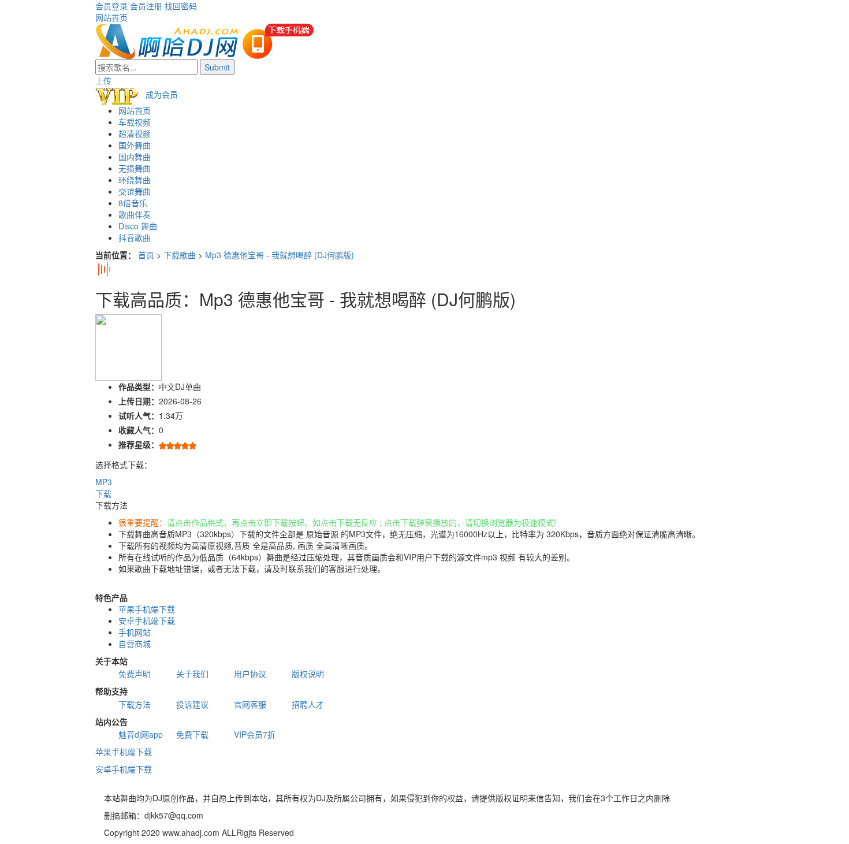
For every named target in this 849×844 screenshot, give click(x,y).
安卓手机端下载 (146, 620)
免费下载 (192, 734)
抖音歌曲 (134, 237)
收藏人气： (138, 430)
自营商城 (134, 643)
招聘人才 (308, 704)
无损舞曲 (134, 168)
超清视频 (134, 133)
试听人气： (138, 415)
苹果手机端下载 (146, 609)
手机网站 (134, 632)
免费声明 (134, 673)
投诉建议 (192, 704)
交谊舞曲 (134, 191)
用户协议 (250, 673)
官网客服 (250, 704)
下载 (103, 493)
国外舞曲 (134, 145)
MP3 (103, 482)
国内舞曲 (134, 156)
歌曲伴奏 (134, 214)
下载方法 (134, 704)
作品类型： (138, 386)
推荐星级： (138, 444)
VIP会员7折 (254, 734)
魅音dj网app (140, 734)
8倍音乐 (132, 203)
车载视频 (134, 122)
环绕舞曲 (134, 179)
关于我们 (192, 673)
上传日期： (138, 401)
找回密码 (181, 6)
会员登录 (111, 6)
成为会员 (162, 94)
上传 (103, 80)
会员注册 (146, 6)
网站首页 (111, 17)
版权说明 (308, 673)
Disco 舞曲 (137, 226)
